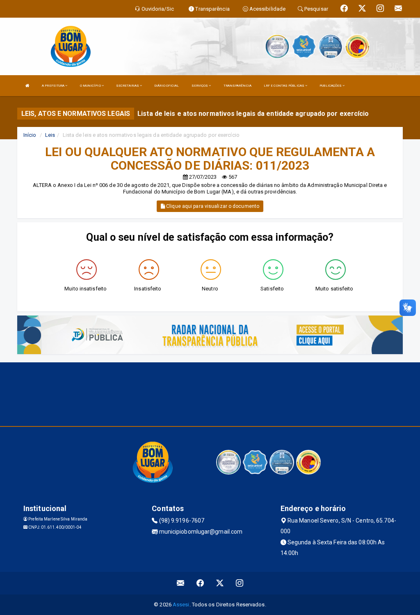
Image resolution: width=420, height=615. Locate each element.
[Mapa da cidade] (210, 393)
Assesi (181, 604)
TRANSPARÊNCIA (237, 86)
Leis (50, 135)
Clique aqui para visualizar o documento (212, 206)
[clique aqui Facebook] (200, 583)
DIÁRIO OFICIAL (166, 86)
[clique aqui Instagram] (240, 583)
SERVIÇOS (200, 86)
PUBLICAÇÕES (331, 86)
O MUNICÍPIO (91, 86)
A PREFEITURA (53, 86)
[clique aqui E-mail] (180, 583)
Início (30, 135)
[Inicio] (27, 85)
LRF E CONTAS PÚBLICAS (284, 86)
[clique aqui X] (220, 583)
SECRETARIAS (128, 86)
